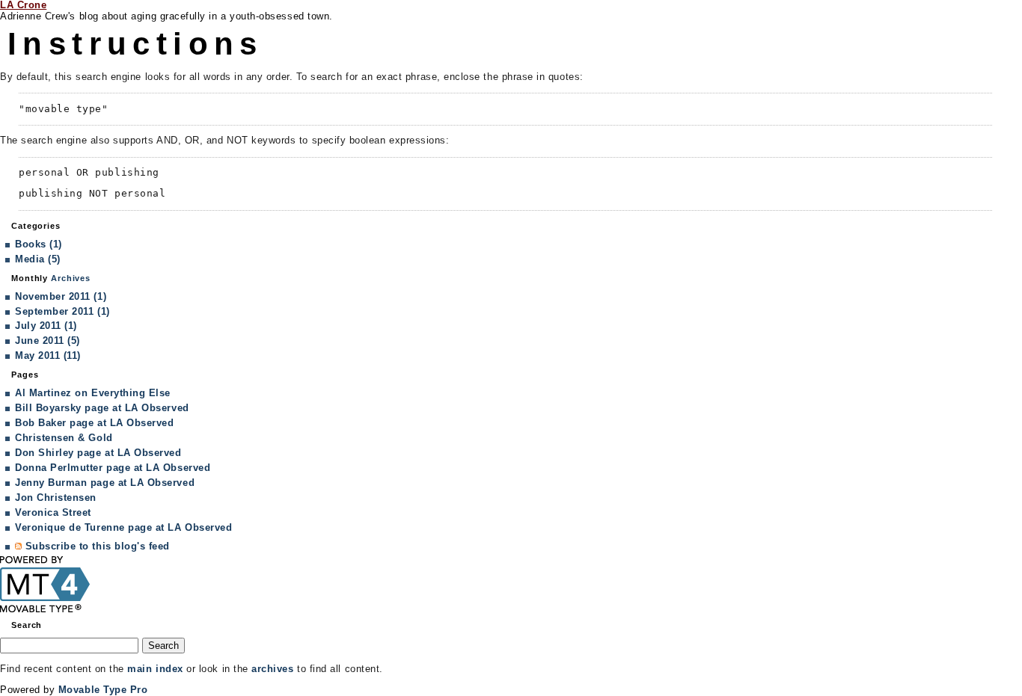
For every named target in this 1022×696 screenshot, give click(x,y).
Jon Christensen (56, 497)
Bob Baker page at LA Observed (94, 422)
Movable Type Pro (103, 689)
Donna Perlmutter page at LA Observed (112, 467)
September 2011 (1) (62, 311)
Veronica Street (53, 512)
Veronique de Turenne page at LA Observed (123, 527)
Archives (71, 278)
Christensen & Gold (64, 437)
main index (155, 668)
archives (272, 668)
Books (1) (38, 244)
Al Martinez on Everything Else (93, 392)
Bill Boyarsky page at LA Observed (102, 407)
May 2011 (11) (48, 355)
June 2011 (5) (47, 340)
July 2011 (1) (46, 325)
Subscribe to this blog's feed (97, 546)
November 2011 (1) (60, 296)
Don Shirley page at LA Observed (98, 452)
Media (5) (38, 259)
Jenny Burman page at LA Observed (105, 482)
